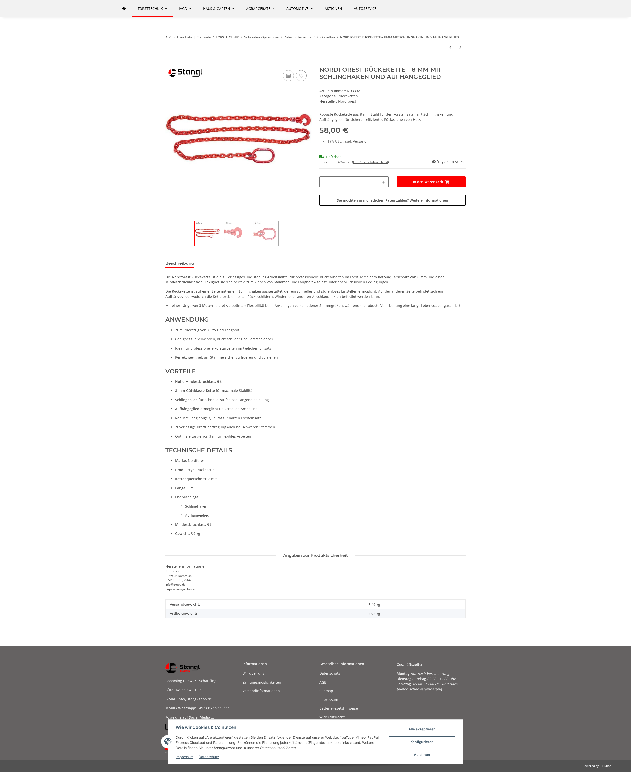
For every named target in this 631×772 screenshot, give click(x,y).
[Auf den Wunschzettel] (301, 75)
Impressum (184, 757)
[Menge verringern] (325, 182)
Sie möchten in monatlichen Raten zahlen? (392, 200)
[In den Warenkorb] (169, 63)
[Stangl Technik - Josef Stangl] (124, 8)
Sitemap (326, 690)
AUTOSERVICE (365, 8)
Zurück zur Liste (180, 37)
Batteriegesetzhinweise (338, 708)
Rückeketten (348, 96)
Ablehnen (422, 755)
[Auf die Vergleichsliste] (288, 75)
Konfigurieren (422, 742)
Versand (360, 141)
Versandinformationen (261, 690)
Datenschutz (209, 757)
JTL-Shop (605, 766)
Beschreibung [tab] (179, 263)
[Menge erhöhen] (383, 182)
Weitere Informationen (429, 200)
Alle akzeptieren (422, 729)
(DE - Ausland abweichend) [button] (370, 162)
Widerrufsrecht (332, 717)
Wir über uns (253, 673)
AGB (322, 682)
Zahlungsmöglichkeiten (262, 682)
